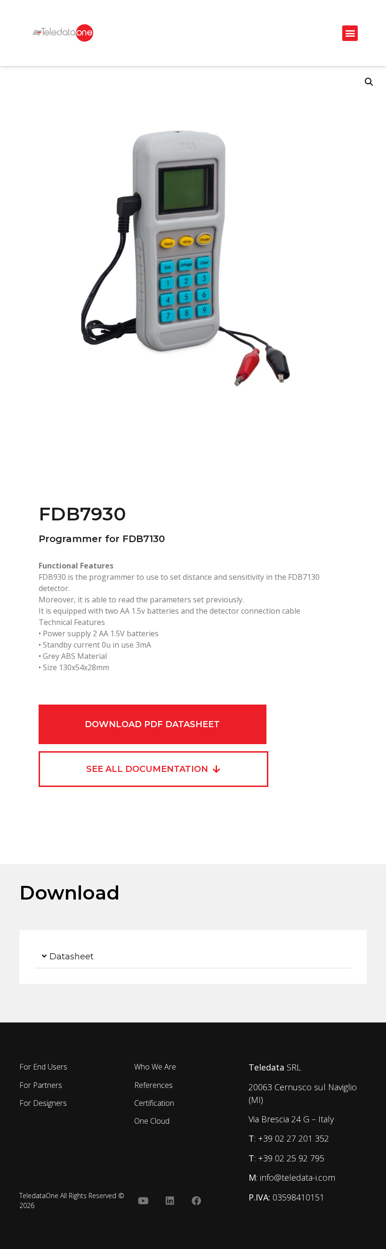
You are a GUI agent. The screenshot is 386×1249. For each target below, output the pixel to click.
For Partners (40, 1085)
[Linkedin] (170, 1201)
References (153, 1085)
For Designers (43, 1103)
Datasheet (71, 956)
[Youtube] (143, 1201)
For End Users (43, 1067)
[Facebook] (196, 1201)
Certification (154, 1103)
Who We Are (155, 1067)
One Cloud (151, 1121)
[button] (350, 33)
